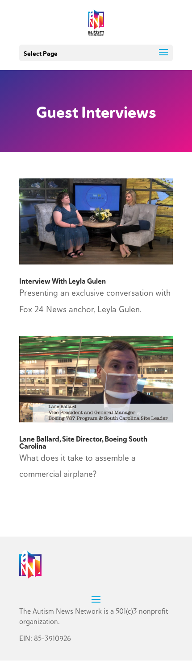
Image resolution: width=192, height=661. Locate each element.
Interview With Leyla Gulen (62, 281)
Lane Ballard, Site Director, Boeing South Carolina (83, 442)
